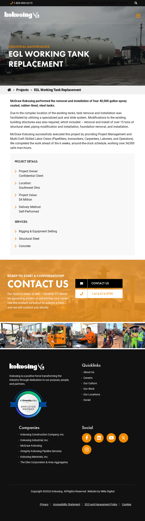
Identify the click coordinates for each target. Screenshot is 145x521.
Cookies (126, 504)
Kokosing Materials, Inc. (34, 456)
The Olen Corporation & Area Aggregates (44, 462)
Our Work (88, 388)
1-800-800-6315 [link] (22, 3)
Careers (88, 377)
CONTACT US (100, 283)
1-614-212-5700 (102, 294)
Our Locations (79, 3)
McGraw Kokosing (31, 445)
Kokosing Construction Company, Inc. (42, 434)
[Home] (9, 90)
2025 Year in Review (104, 3)
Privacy (44, 504)
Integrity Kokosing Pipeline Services (41, 451)
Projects (22, 90)
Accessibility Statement (66, 504)
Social (124, 3)
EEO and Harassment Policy (101, 504)
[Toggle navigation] (138, 15)
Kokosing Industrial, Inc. (34, 440)
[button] (136, 3)
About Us (88, 372)
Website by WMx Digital (100, 491)
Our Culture (90, 383)
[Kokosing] (22, 15)
